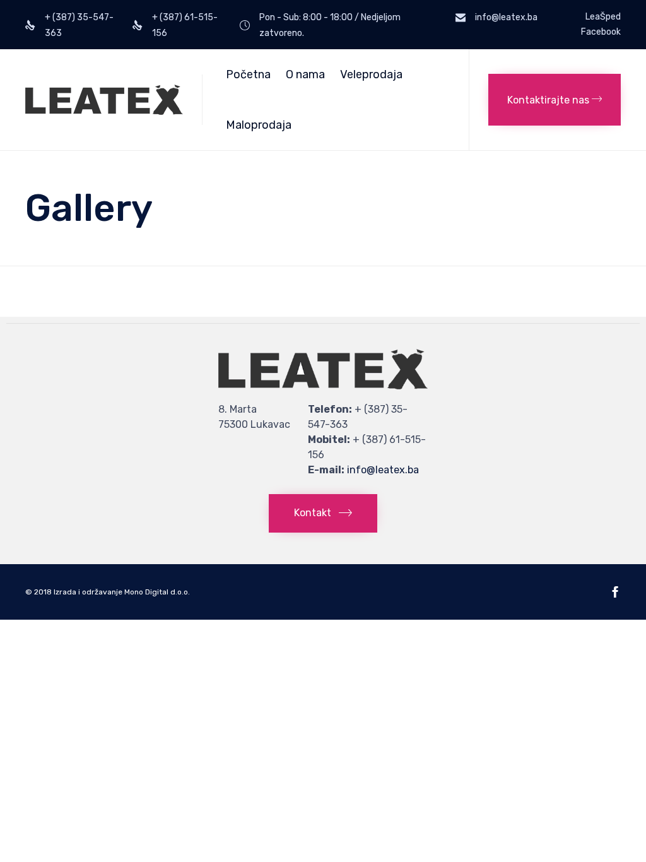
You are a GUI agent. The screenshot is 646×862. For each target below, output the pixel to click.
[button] (554, 100)
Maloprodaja (258, 125)
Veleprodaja (371, 74)
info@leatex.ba (383, 470)
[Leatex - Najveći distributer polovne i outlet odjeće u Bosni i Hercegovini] (104, 100)
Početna (248, 74)
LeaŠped (603, 17)
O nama (305, 74)
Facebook (601, 32)
